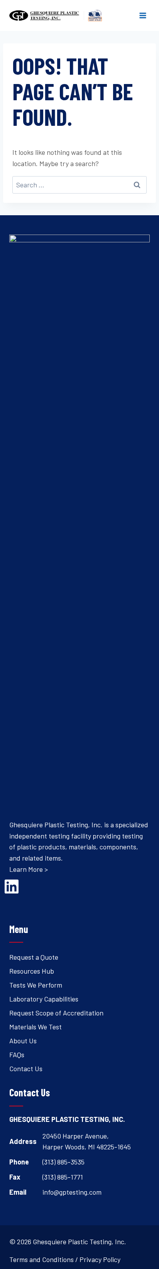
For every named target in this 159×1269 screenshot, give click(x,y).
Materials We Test (35, 1026)
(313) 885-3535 (63, 1162)
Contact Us (25, 1068)
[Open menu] (142, 15)
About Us (23, 1040)
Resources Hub (31, 971)
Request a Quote (33, 957)
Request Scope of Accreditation (56, 1012)
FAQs (16, 1054)
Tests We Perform (35, 985)
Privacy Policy (100, 1259)
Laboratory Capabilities (43, 999)
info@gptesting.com (71, 1192)
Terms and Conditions (41, 1259)
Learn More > (28, 869)
